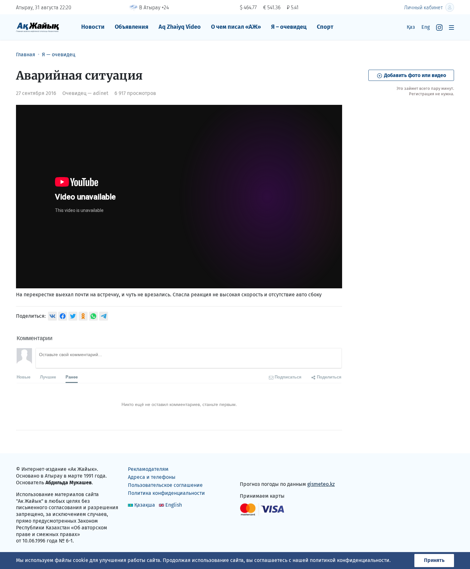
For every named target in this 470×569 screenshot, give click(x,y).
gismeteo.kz (321, 484)
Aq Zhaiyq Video (180, 26)
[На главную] (37, 27)
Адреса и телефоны (152, 477)
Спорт (325, 26)
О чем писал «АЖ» (236, 26)
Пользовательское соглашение (165, 485)
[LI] (254, 471)
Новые (23, 377)
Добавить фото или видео (414, 75)
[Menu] (451, 27)
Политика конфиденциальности (166, 493)
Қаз (411, 27)
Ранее (72, 377)
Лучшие (48, 377)
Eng (425, 27)
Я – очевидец (289, 26)
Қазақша (144, 505)
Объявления (131, 26)
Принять (434, 560)
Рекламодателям (148, 469)
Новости (93, 26)
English (173, 505)
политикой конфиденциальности (349, 560)
